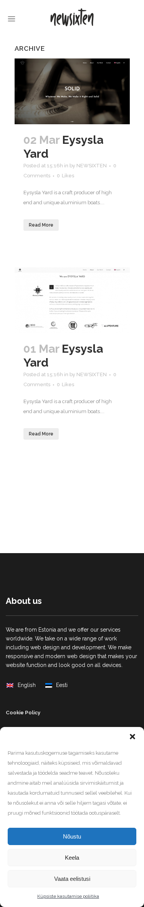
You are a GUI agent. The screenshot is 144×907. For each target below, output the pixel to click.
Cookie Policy (23, 712)
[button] (132, 736)
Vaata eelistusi (72, 878)
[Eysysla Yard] (72, 91)
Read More (41, 225)
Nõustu (72, 836)
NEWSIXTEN (91, 165)
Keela (72, 857)
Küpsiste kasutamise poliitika (68, 896)
